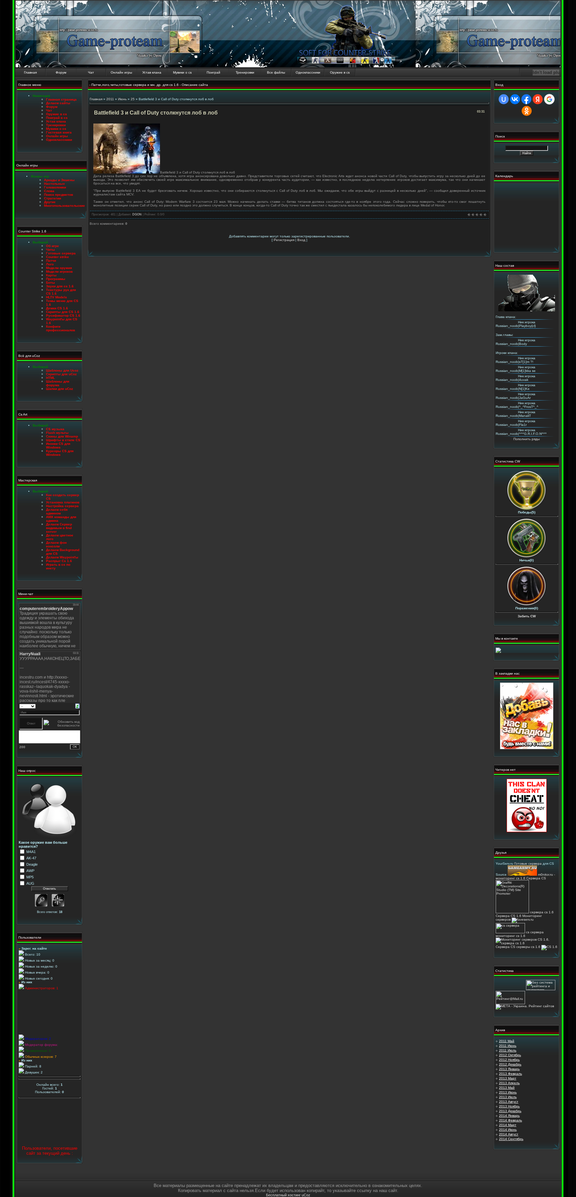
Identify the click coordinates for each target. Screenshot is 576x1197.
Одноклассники (308, 72)
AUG (30, 883)
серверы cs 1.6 (528, 947)
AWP (30, 871)
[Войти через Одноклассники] (527, 111)
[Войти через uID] (504, 99)
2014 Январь (509, 1115)
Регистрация (284, 240)
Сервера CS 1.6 (508, 916)
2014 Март (507, 1125)
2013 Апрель (509, 1083)
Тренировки (245, 72)
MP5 (30, 877)
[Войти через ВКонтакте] (515, 99)
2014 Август (508, 1134)
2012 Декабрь (510, 1064)
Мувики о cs (182, 72)
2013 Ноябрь (509, 1106)
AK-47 (31, 858)
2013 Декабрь (510, 1111)
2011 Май (506, 1041)
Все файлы (276, 72)
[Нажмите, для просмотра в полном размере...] (126, 172)
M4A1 (31, 852)
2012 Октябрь (510, 1055)
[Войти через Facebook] (526, 99)
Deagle (32, 864)
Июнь (122, 99)
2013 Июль (508, 1097)
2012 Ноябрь (509, 1059)
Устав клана (151, 72)
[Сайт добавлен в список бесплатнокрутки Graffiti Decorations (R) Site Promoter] (512, 912)
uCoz (306, 1195)
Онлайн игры (121, 72)
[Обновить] (77, 706)
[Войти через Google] (549, 99)
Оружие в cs (340, 72)
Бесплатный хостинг (283, 1195)
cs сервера (535, 932)
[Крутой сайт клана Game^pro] (526, 748)
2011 (110, 99)
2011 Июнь (507, 1045)
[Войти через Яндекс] (538, 99)
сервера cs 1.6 (542, 912)
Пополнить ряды (526, 439)
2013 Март (507, 1078)
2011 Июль (507, 1050)
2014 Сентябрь (511, 1139)
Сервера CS (536, 878)
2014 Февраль (510, 1120)
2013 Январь (509, 1069)
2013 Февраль (510, 1073)
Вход (301, 240)
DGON (137, 214)
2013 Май (507, 1087)
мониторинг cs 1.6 (510, 936)
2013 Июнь (508, 1092)
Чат (91, 72)
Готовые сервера (528, 863)
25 (133, 99)
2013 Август (508, 1101)
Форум (61, 72)
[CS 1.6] (549, 947)
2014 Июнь (508, 1129)
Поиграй (213, 72)
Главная (30, 72)
